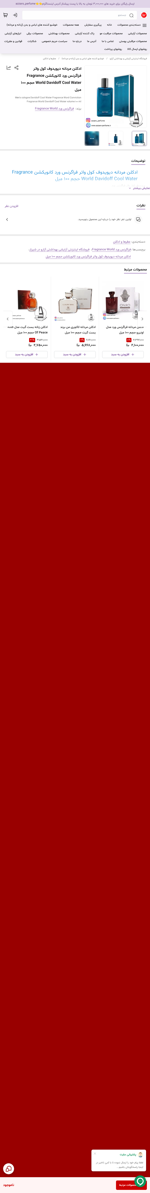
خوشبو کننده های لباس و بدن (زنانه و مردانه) (83, 58)
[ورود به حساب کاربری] (16, 15)
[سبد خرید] (5, 15)
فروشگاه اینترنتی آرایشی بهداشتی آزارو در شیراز (59, 249)
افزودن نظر (11, 206)
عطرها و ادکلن (49, 58)
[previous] (142, 319)
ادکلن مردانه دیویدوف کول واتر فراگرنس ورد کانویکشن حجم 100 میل (88, 256)
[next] (7, 319)
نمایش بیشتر (141, 188)
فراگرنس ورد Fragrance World (54, 109)
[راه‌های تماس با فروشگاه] (8, 1168)
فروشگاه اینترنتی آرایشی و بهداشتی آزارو (128, 58)
